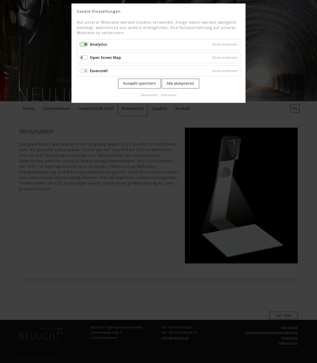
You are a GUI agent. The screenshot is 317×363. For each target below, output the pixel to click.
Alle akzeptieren (180, 83)
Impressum (169, 95)
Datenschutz (149, 95)
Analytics (98, 44)
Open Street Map (105, 57)
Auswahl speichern (139, 83)
